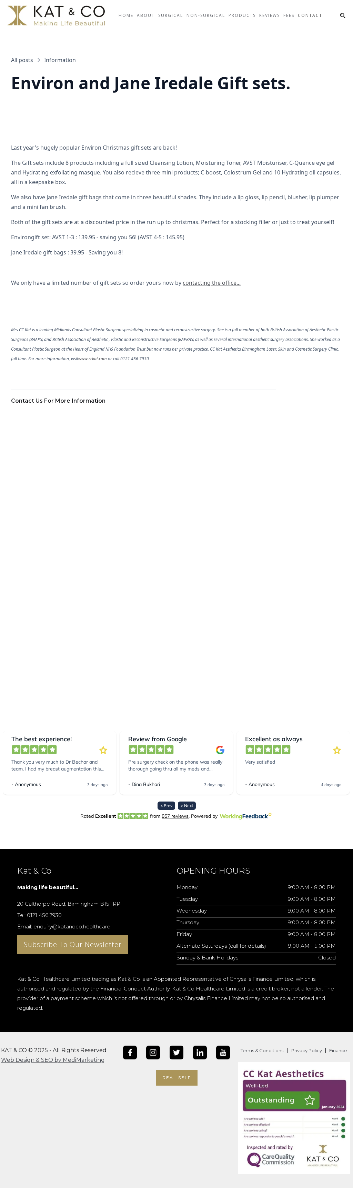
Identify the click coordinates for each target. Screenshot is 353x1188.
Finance (337, 1050)
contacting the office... (212, 282)
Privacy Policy (307, 1050)
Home (126, 15)
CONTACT (310, 15)
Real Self (176, 1077)
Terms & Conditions (262, 1050)
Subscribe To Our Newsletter (73, 944)
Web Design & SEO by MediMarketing (53, 1060)
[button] (146, 21)
